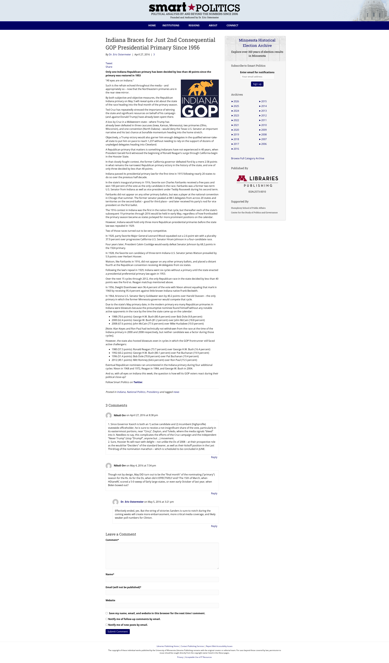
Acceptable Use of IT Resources (198, 657)
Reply (214, 457)
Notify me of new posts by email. (128, 624)
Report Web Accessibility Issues (219, 646)
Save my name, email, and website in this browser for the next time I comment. (157, 613)
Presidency (152, 392)
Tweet (109, 63)
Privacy (180, 657)
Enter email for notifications (257, 72)
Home (152, 25)
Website (110, 600)
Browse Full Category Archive (247, 158)
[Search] (281, 25)
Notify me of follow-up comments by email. (134, 619)
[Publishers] (257, 181)
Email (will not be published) (123, 587)
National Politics (136, 392)
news (176, 392)
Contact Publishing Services (192, 646)
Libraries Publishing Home (168, 646)
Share (109, 66)
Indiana (121, 392)
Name (110, 574)
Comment (112, 540)
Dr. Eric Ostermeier (132, 501)
